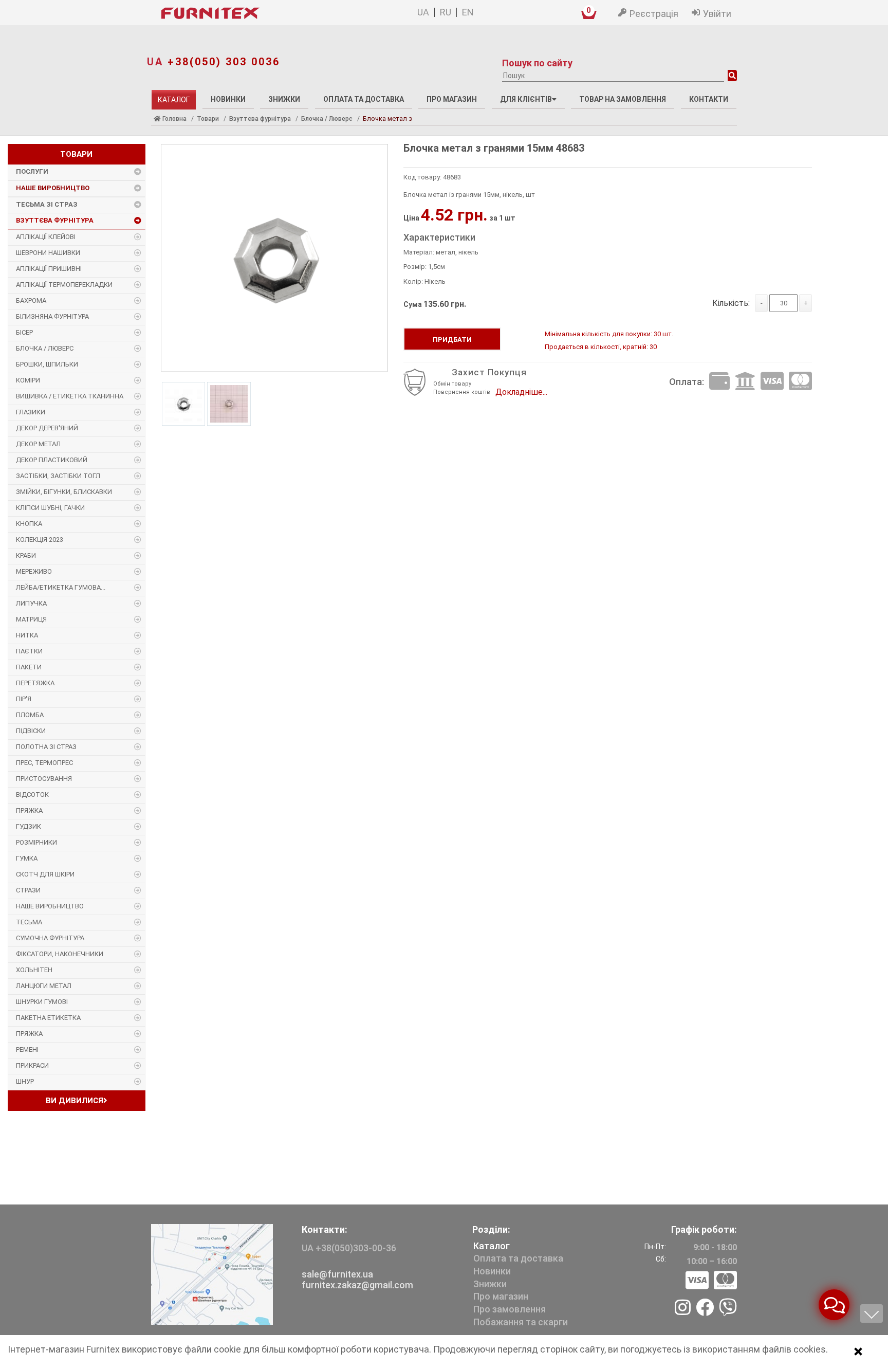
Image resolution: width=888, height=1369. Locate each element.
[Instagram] (683, 1308)
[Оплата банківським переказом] (745, 381)
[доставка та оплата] (711, 1281)
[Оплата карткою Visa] (772, 381)
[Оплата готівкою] (719, 381)
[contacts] (212, 1273)
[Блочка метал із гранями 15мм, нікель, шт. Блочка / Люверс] (274, 258)
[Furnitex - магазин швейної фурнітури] (258, 13)
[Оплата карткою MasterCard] (800, 381)
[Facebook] (705, 1308)
